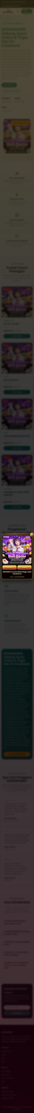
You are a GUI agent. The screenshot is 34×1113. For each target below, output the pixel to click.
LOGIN (24, 567)
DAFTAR (9, 567)
